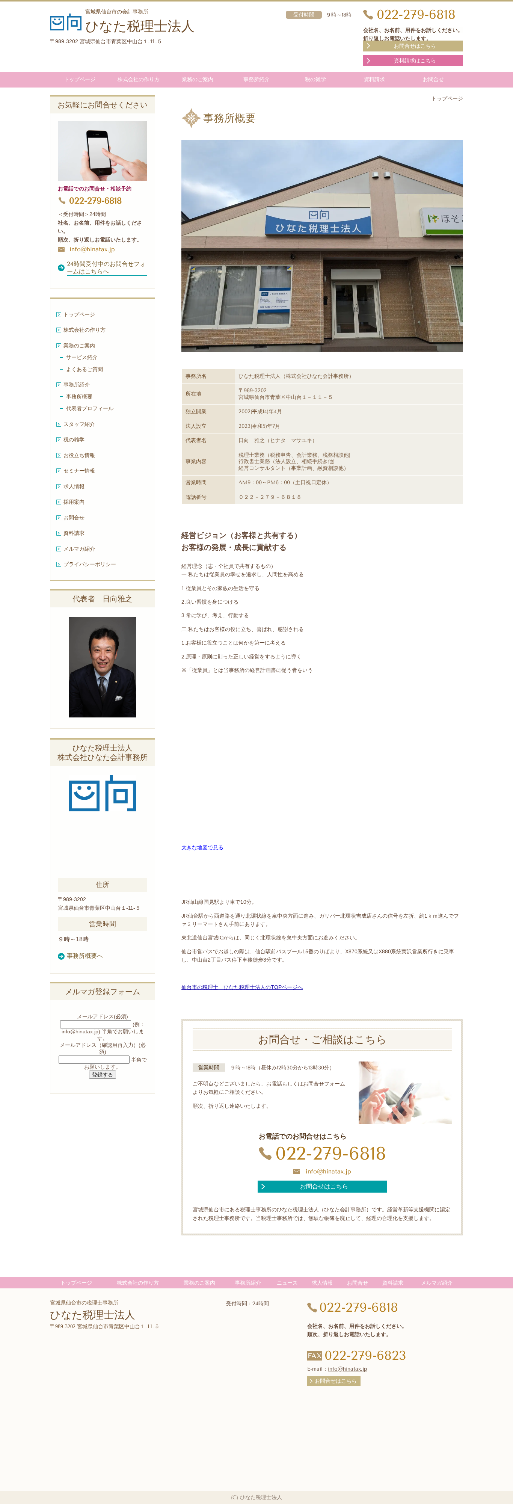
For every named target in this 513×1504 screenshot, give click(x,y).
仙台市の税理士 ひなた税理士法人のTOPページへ (242, 987)
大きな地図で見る (202, 847)
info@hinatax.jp (328, 1171)
